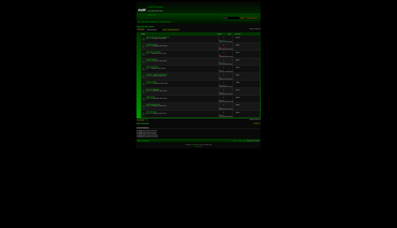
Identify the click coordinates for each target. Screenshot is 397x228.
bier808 (150, 90)
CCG (149, 68)
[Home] (142, 9)
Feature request (151, 82)
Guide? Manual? (151, 59)
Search (242, 18)
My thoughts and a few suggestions (157, 37)
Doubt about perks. (152, 67)
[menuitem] (155, 15)
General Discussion (145, 26)
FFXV (149, 53)
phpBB (193, 144)
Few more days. (151, 112)
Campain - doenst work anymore (156, 74)
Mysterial (223, 47)
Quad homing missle (153, 104)
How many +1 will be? (153, 52)
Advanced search (252, 18)
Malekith (150, 60)
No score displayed (152, 89)
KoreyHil (223, 40)
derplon (150, 75)
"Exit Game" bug (151, 44)
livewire (150, 38)
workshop (150, 83)
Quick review (150, 97)
